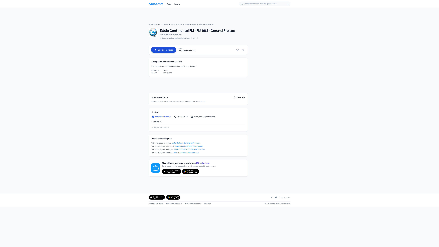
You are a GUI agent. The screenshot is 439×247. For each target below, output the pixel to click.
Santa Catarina (176, 24)
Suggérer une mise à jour (160, 127)
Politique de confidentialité (174, 204)
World (194, 38)
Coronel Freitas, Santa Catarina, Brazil (175, 38)
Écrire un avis (239, 97)
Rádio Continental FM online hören (186, 152)
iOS (197, 163)
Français (286, 197)
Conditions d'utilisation (156, 204)
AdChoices (207, 204)
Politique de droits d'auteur (193, 204)
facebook (157, 121)
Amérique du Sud (154, 24)
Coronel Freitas (190, 24)
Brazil (166, 24)
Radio (169, 4)
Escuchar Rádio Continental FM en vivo (188, 146)
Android (205, 163)
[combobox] (264, 4)
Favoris (177, 4)
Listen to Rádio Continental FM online (186, 143)
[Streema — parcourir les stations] (156, 4)
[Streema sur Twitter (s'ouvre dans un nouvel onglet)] (271, 197)
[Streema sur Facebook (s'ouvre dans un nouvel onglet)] (276, 197)
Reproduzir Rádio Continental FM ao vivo (189, 149)
